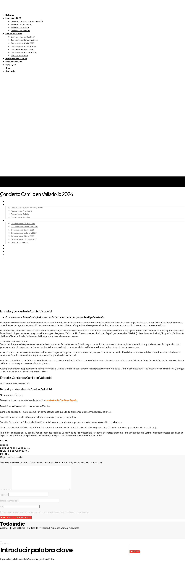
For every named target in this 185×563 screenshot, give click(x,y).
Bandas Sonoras (13, 61)
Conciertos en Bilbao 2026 (22, 49)
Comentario (6, 489)
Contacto (10, 71)
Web (1, 507)
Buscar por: (5, 544)
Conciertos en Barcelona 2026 (24, 40)
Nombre (4, 495)
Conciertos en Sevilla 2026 (22, 43)
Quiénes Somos (59, 527)
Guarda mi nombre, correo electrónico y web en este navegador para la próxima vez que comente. (46, 512)
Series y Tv (10, 65)
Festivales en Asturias (20, 30)
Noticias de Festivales (16, 58)
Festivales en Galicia (20, 27)
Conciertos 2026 (13, 33)
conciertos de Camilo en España (62, 400)
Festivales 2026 (13, 18)
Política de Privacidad (38, 527)
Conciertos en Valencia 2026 (23, 46)
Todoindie (12, 523)
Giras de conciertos (19, 55)
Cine (7, 68)
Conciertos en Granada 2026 (23, 52)
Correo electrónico (9, 501)
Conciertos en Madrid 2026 (23, 37)
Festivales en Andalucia (21, 24)
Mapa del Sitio (17, 527)
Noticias (9, 15)
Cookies (4, 527)
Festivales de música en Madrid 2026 (27, 21)
